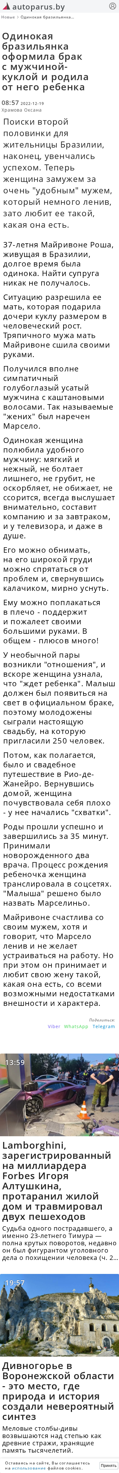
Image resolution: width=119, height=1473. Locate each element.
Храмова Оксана (22, 110)
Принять (108, 1465)
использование (29, 1468)
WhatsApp (76, 1026)
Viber (54, 1026)
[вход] (112, 6)
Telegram (104, 1026)
